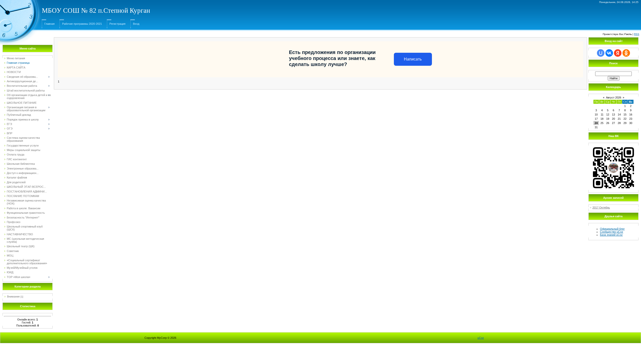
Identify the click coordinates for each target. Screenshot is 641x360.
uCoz (480, 337)
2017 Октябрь (601, 207)
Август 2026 (613, 97)
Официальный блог (612, 228)
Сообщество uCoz (611, 231)
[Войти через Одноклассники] (626, 53)
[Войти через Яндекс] (617, 53)
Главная (49, 23)
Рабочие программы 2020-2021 (82, 23)
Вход (136, 23)
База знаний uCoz (611, 234)
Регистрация (117, 23)
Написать (413, 59)
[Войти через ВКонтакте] (609, 53)
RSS (636, 34)
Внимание (13, 296)
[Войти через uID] (600, 53)
